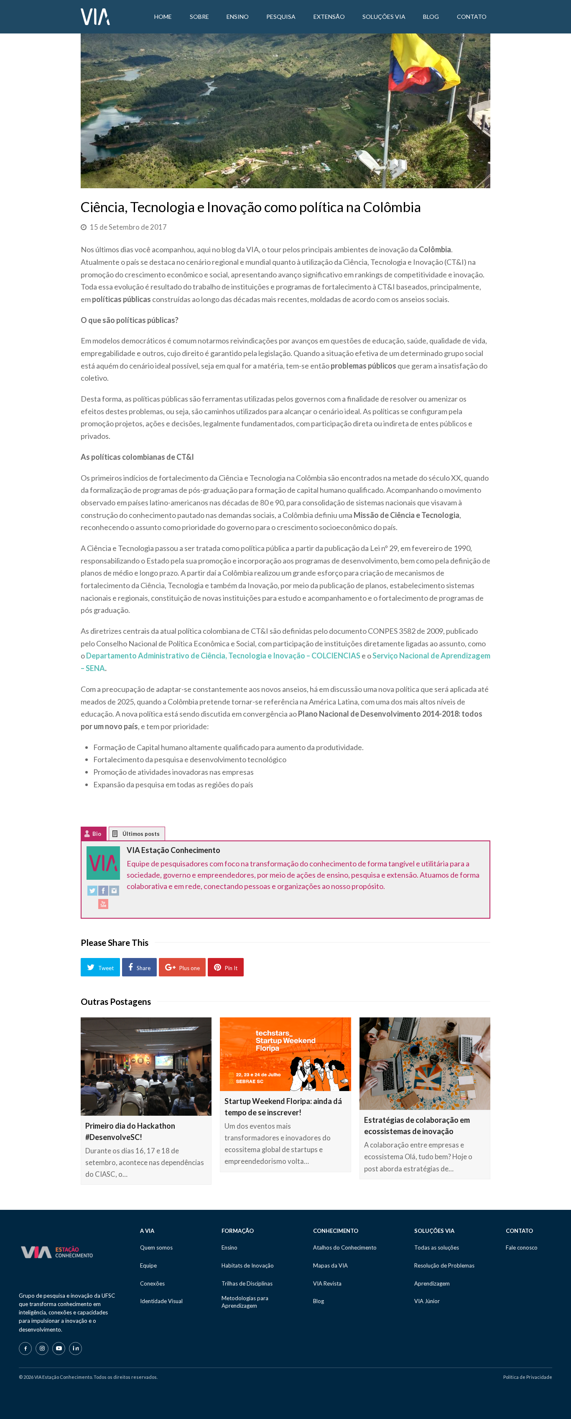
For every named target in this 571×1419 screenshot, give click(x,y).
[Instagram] (114, 892)
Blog (318, 1301)
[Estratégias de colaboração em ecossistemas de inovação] (424, 1063)
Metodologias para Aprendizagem (245, 1302)
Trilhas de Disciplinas (247, 1283)
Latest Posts (121, 835)
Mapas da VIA (330, 1265)
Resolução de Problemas (444, 1265)
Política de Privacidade (527, 1377)
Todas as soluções (436, 1247)
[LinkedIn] (75, 1348)
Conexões (152, 1283)
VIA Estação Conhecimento (173, 850)
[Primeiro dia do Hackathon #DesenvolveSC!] (146, 1066)
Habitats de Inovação (248, 1265)
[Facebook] (103, 892)
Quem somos (156, 1247)
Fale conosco (522, 1247)
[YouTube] (103, 906)
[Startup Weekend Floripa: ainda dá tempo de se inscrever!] (285, 1054)
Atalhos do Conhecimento (345, 1247)
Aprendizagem (432, 1283)
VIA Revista (327, 1283)
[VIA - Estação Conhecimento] (95, 15)
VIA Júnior (427, 1301)
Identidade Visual (161, 1301)
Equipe (148, 1265)
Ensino (229, 1247)
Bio (96, 833)
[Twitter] (92, 892)
